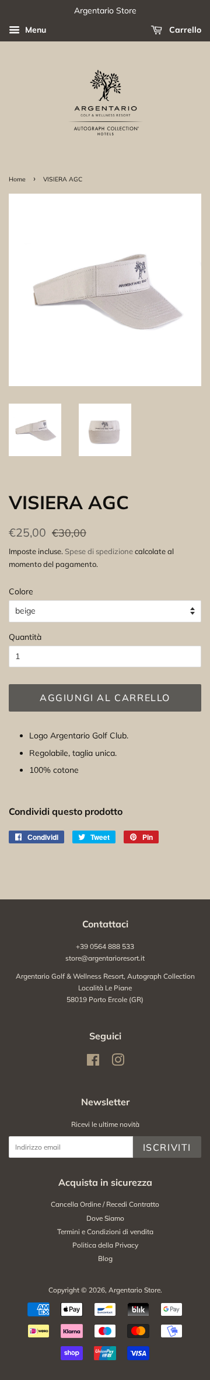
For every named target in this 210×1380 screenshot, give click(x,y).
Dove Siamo (105, 1218)
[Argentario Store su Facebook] (93, 1062)
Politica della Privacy (105, 1245)
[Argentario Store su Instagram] (117, 1062)
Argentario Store (134, 1290)
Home (17, 179)
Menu (34, 29)
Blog (105, 1258)
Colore (21, 591)
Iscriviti (167, 1147)
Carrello (184, 29)
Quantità (25, 637)
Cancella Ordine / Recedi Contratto (105, 1204)
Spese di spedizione (99, 551)
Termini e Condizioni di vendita (105, 1231)
